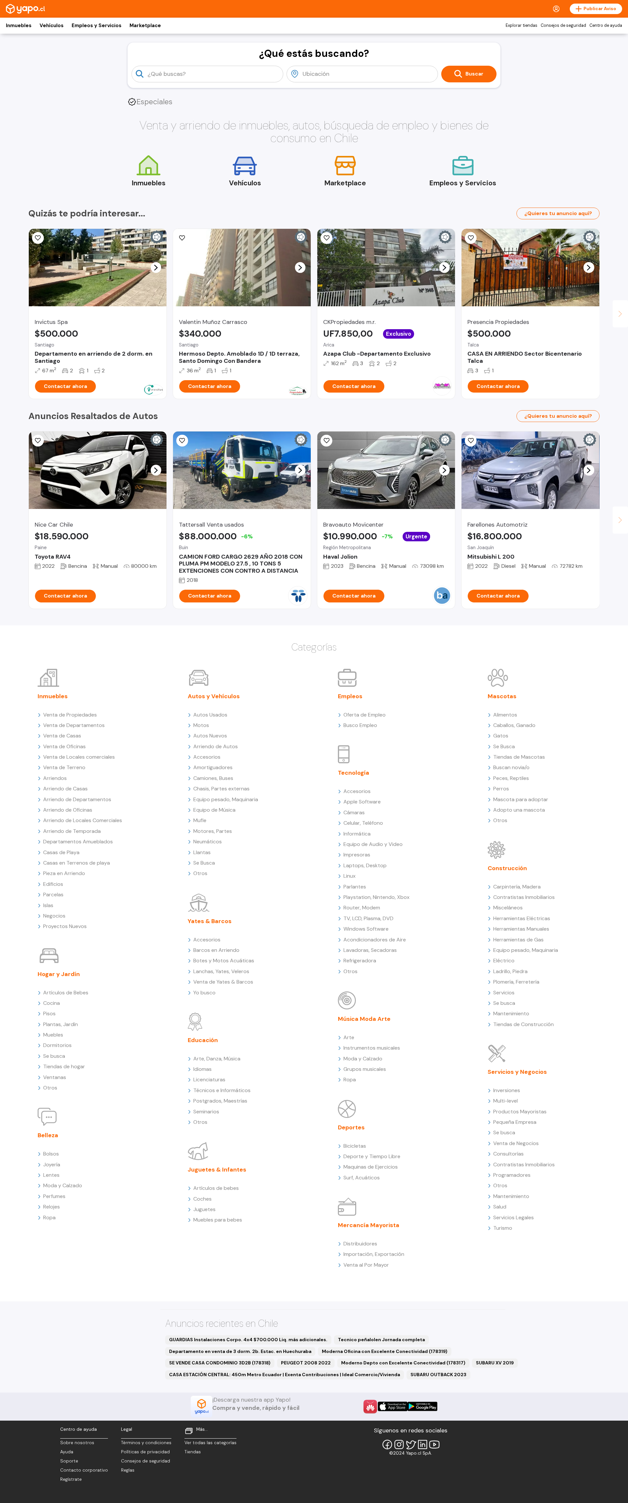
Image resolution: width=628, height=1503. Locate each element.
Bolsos (51, 1153)
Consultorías (508, 1153)
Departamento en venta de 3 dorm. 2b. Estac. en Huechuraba (240, 1351)
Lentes (51, 1175)
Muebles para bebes (217, 1219)
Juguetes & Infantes (217, 1170)
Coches (202, 1198)
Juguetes (204, 1209)
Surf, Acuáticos (361, 1177)
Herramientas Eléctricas (521, 918)
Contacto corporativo (84, 1470)
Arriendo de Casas (65, 788)
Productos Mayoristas (520, 1111)
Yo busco (204, 992)
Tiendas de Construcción (523, 1024)
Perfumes (54, 1196)
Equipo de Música (214, 809)
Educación (203, 1040)
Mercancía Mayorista (368, 1225)
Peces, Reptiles (511, 778)
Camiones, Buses (213, 778)
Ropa (49, 1217)
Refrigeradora (359, 960)
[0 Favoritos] (326, 238)
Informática (357, 833)
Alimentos (505, 714)
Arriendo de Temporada (72, 831)
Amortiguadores (213, 767)
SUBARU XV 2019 (495, 1363)
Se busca (54, 1056)
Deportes (351, 1127)
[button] (155, 267)
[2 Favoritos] (38, 441)
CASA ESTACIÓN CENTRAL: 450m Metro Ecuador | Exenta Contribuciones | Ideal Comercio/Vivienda (284, 1374)
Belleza (48, 1135)
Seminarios (206, 1111)
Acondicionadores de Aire (374, 939)
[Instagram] (399, 1444)
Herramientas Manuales (521, 928)
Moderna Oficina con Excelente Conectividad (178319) (384, 1351)
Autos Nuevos (210, 735)
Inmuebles (18, 25)
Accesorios (206, 756)
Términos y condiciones (146, 1442)
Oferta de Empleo (364, 714)
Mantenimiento (511, 1013)
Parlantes (354, 886)
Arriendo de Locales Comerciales (82, 820)
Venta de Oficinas (64, 746)
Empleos (350, 696)
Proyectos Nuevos (65, 926)
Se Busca (204, 862)
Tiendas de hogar (64, 1066)
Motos (201, 725)
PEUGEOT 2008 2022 (306, 1363)
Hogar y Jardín (59, 974)
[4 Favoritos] (182, 238)
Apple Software (362, 801)
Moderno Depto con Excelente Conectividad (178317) (403, 1363)
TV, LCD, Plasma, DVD (368, 918)
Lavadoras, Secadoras (370, 950)
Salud (499, 1206)
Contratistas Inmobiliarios (524, 897)
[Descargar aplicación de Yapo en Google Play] (422, 1406)
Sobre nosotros (77, 1442)
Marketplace (145, 25)
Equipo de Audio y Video (373, 844)
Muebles (53, 1034)
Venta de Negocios (516, 1143)
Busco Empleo (360, 725)
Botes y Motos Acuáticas (223, 960)
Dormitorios (57, 1045)
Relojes (51, 1206)
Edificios (53, 884)
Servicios (504, 992)
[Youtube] (434, 1444)
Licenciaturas (209, 1079)
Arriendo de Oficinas (67, 809)
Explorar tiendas (521, 25)
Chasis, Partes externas (221, 788)
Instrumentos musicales (371, 1047)
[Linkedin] (422, 1444)
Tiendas (192, 1452)
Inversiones (506, 1090)
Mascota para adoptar (520, 799)
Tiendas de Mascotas (519, 756)
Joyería (51, 1164)
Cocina (51, 1003)
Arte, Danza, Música (216, 1058)
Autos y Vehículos (214, 696)
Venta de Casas (62, 735)
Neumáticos (207, 841)
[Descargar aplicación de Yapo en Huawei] (370, 1406)
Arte (348, 1037)
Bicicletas (354, 1145)
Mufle (199, 820)
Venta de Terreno (64, 767)
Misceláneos (508, 907)
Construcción (507, 868)
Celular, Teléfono (363, 822)
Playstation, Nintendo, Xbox (376, 897)
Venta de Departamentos (74, 725)
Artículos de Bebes (65, 992)
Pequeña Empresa (514, 1122)
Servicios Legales (513, 1217)
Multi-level (505, 1100)
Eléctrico (504, 960)
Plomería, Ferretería (516, 981)
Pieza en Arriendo (64, 873)
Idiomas (202, 1069)
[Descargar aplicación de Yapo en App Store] (393, 1406)
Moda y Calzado (62, 1185)
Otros (50, 1087)
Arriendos (55, 778)
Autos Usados (210, 714)
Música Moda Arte (364, 1019)
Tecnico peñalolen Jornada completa (381, 1340)
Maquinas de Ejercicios (370, 1166)
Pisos (49, 1013)
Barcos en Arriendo (216, 950)
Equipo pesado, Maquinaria (225, 799)
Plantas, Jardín (60, 1024)
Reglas (127, 1470)
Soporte (69, 1461)
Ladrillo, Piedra (510, 971)
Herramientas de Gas (518, 939)
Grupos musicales (364, 1069)
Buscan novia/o (511, 767)
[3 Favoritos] (38, 238)
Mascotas (502, 696)
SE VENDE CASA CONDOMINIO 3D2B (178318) (219, 1363)
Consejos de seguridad (563, 25)
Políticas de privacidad (145, 1452)
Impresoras (356, 854)
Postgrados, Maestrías (220, 1100)
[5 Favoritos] (471, 238)
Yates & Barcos (210, 921)
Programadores (512, 1175)
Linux (349, 875)
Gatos (500, 735)
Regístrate (71, 1479)
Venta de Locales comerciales (79, 756)
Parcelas (53, 894)
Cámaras (354, 812)
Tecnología (353, 773)
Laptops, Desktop (365, 865)
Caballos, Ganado (514, 725)
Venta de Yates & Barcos (223, 981)
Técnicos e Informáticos (222, 1090)
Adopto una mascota (519, 809)
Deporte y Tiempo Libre (371, 1156)
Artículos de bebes (216, 1188)
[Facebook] (387, 1444)
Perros (501, 788)
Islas (48, 905)
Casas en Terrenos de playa (76, 862)
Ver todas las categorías (210, 1442)
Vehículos (51, 25)
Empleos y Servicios (96, 25)
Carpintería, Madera (517, 886)
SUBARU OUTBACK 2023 (438, 1374)
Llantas (202, 852)
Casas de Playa (61, 852)
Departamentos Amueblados (78, 841)
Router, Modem (361, 907)
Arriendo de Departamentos (77, 799)
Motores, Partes (212, 831)
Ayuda (66, 1452)
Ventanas (54, 1077)
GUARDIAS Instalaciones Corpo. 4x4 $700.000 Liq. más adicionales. (248, 1340)
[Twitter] (411, 1444)
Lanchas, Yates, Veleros (221, 971)
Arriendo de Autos (215, 746)
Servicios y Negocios (517, 1072)
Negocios (54, 915)
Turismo (502, 1227)
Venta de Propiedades (70, 714)
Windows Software (366, 928)
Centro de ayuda (605, 25)
